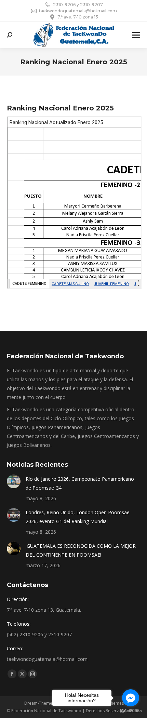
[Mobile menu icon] (136, 35)
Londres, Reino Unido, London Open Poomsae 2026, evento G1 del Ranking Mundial (78, 516)
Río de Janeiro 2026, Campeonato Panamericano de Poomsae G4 (80, 483)
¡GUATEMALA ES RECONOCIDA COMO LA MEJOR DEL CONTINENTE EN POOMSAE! (81, 550)
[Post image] (14, 481)
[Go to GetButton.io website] (131, 711)
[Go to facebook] (130, 697)
